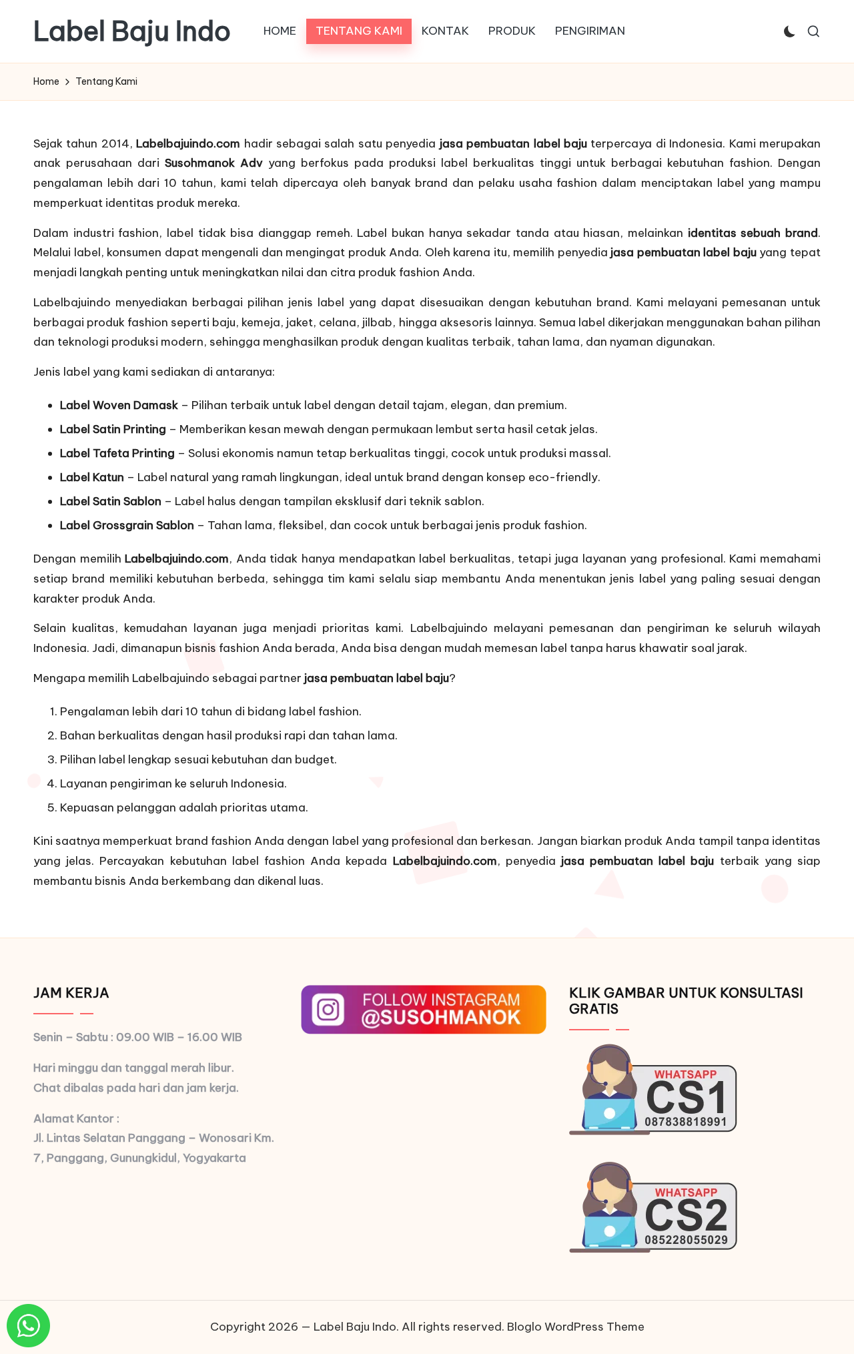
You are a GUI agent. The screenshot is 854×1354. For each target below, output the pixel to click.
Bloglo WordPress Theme (576, 1326)
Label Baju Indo (132, 31)
